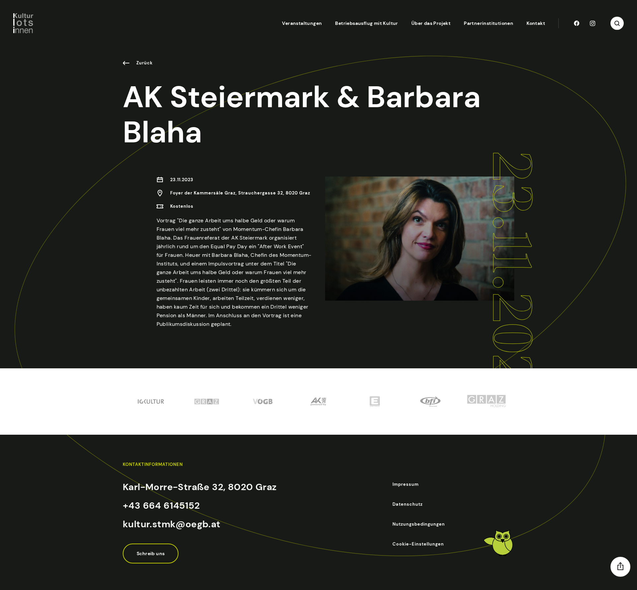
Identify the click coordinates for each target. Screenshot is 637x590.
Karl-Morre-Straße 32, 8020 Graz (199, 487)
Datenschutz (407, 504)
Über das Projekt (431, 23)
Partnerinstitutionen (488, 23)
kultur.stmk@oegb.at (172, 524)
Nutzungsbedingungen (418, 524)
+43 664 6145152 (161, 505)
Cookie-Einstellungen (418, 544)
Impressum (405, 484)
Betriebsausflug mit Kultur (366, 23)
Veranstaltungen (302, 23)
